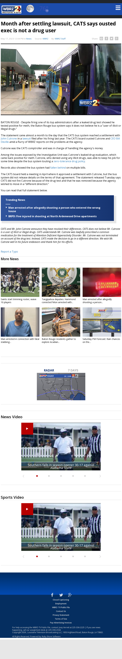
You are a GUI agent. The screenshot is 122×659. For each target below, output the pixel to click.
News (29, 38)
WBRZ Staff (60, 38)
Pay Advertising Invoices (61, 622)
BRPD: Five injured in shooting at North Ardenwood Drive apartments (52, 216)
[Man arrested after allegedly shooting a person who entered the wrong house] (102, 282)
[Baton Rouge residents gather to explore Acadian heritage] (61, 322)
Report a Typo (9, 251)
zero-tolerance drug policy (69, 161)
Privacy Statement (61, 615)
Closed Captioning (61, 599)
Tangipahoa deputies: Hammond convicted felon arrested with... (59, 301)
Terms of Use (61, 618)
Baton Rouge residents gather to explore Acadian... (59, 340)
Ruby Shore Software (51, 636)
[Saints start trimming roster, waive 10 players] (20, 282)
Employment (61, 603)
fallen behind (58, 167)
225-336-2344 (54, 630)
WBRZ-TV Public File (61, 607)
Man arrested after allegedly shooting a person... (97, 301)
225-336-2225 (78, 627)
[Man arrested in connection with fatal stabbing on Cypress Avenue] (20, 322)
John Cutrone (9, 138)
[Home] (12, 10)
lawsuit (26, 138)
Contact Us (61, 611)
